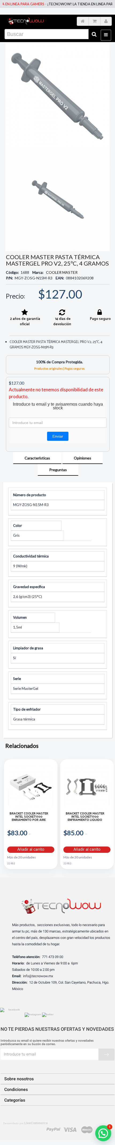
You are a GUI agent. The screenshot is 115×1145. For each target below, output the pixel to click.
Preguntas (58, 469)
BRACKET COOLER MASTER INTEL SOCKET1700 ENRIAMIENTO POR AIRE (29, 817)
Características (37, 458)
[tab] (37, 458)
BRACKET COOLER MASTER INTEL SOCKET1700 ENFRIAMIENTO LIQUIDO (85, 817)
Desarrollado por (25, 1123)
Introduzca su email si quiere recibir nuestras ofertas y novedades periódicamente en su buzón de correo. (47, 1042)
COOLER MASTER (62, 272)
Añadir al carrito (30, 849)
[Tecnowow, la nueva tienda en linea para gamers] (25, 20)
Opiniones (82, 458)
